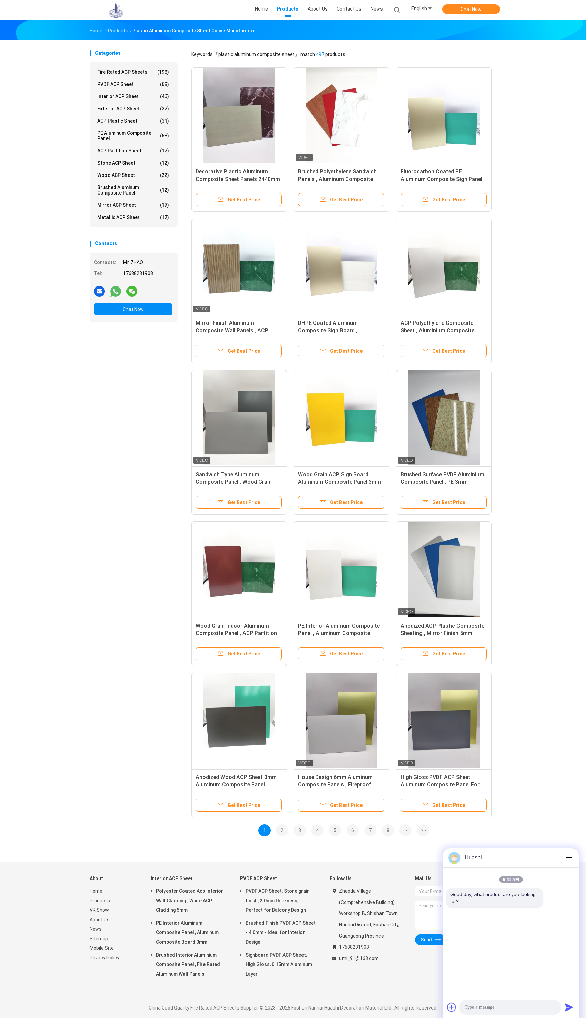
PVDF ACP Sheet (133, 84)
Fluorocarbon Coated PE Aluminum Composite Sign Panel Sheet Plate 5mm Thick (441, 179)
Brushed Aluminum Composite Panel (133, 190)
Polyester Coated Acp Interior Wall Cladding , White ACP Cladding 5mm (189, 900)
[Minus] (569, 858)
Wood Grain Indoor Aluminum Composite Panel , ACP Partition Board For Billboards (236, 633)
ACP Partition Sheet (133, 150)
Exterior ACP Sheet (133, 108)
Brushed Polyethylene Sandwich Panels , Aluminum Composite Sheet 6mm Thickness (337, 179)
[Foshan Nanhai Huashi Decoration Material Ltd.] (116, 10)
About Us (100, 919)
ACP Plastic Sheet (133, 121)
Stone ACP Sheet (133, 163)
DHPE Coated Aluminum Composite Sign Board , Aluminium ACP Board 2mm (332, 330)
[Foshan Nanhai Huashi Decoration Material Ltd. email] (99, 290)
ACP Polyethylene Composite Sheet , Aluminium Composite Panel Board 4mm (437, 330)
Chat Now (471, 9)
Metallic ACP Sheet (133, 217)
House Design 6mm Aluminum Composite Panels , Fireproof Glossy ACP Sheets (335, 784)
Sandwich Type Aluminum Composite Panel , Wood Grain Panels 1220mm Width (234, 482)
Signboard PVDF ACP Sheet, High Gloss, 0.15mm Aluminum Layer (279, 964)
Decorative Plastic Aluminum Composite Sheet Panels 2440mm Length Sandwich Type (238, 179)
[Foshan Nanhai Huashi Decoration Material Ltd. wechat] (131, 290)
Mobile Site (102, 948)
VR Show (99, 910)
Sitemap (99, 938)
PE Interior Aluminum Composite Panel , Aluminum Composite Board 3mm (339, 633)
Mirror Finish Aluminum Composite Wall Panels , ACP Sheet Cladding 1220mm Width (234, 330)
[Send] (569, 1007)
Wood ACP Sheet (133, 175)
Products (100, 900)
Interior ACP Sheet (133, 96)
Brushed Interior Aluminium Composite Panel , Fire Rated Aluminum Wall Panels (188, 964)
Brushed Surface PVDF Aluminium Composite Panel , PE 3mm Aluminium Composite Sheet (442, 482)
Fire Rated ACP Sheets (133, 72)
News (96, 929)
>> (423, 830)
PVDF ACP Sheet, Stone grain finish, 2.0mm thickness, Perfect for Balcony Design (278, 900)
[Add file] (451, 1007)
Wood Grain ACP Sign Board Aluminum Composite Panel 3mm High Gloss (339, 482)
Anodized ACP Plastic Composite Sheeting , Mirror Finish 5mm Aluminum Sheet (442, 633)
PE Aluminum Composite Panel (133, 135)
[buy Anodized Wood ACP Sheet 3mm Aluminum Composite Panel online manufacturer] (239, 720)
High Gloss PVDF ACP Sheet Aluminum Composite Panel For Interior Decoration (440, 784)
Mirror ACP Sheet (133, 205)
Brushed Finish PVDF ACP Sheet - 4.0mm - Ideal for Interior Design (281, 932)
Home (96, 891)
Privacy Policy (104, 957)
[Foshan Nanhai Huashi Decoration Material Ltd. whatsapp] (115, 290)
